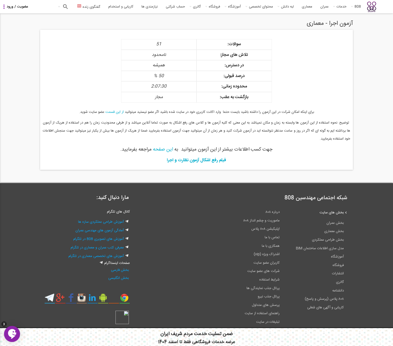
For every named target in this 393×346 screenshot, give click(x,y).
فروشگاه (214, 7)
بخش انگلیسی (118, 278)
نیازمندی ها (149, 7)
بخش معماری (334, 231)
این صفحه (163, 149)
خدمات (341, 7)
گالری (197, 7)
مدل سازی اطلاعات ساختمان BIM (320, 248)
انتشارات (338, 273)
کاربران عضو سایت (266, 263)
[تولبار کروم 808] (124, 300)
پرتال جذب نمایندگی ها (263, 288)
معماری (307, 7)
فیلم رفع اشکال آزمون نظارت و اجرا (196, 160)
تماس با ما (272, 237)
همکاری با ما (271, 246)
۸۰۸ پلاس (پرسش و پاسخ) (324, 299)
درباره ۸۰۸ (272, 212)
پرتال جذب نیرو (269, 296)
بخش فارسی (120, 270)
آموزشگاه (234, 7)
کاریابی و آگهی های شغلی (325, 307)
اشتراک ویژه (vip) (267, 254)
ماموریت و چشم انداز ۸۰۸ (261, 221)
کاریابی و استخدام (120, 7)
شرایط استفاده (269, 280)
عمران (324, 7)
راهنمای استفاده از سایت (262, 313)
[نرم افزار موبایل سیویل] (103, 300)
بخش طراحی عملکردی (328, 240)
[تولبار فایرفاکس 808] (114, 300)
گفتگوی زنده (91, 7)
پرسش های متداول (266, 305)
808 (358, 7)
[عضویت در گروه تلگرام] (50, 300)
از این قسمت (114, 112)
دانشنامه (338, 291)
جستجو (65, 6)
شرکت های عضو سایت (263, 271)
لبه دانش (287, 7)
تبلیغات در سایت (268, 322)
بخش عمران (335, 223)
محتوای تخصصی (261, 7)
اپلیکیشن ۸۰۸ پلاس (265, 229)
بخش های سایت (331, 213)
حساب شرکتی (175, 7)
